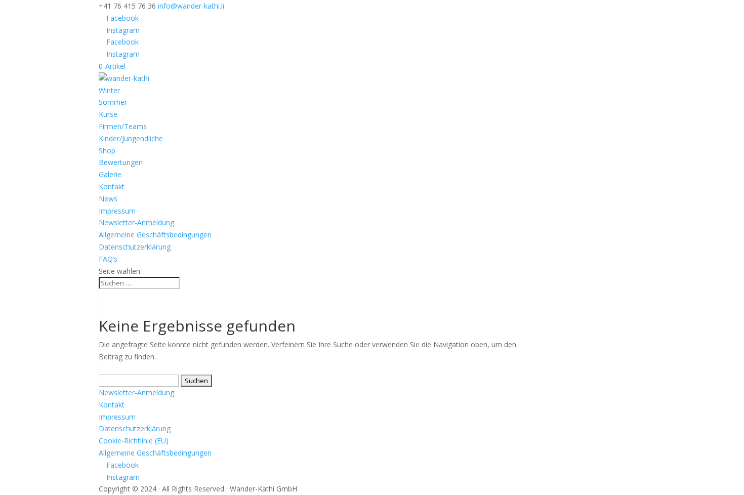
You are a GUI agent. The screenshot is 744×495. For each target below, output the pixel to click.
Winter (109, 90)
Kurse (108, 114)
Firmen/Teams (123, 126)
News (108, 198)
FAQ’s (108, 259)
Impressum (117, 211)
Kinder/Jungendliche (131, 138)
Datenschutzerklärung (135, 247)
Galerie (110, 174)
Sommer (113, 102)
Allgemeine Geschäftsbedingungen (155, 234)
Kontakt (112, 186)
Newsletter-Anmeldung (136, 222)
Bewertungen (121, 162)
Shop (107, 150)
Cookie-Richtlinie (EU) (134, 440)
